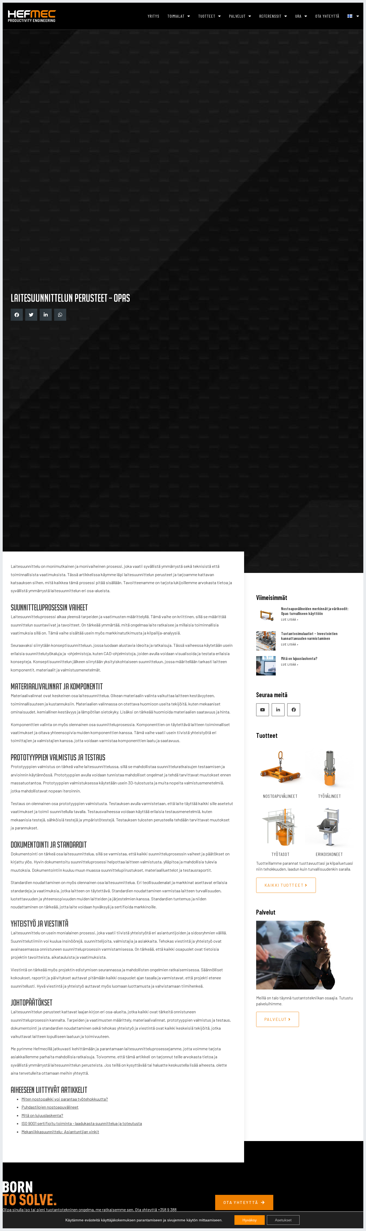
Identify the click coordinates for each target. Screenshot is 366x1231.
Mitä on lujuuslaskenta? (42, 1115)
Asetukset (283, 1220)
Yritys (153, 15)
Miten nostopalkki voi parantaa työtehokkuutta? (64, 1098)
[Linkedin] (278, 709)
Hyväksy (249, 1220)
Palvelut (237, 15)
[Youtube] (262, 709)
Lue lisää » (289, 619)
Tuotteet (206, 15)
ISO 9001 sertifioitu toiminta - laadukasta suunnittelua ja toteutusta (81, 1123)
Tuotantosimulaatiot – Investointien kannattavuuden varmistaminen (309, 636)
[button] (17, 315)
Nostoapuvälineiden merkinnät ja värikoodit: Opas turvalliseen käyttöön (315, 611)
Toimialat (176, 15)
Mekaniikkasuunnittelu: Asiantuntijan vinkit (60, 1131)
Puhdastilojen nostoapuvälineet (50, 1106)
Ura (298, 15)
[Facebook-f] (293, 709)
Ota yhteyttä (327, 15)
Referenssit (270, 15)
